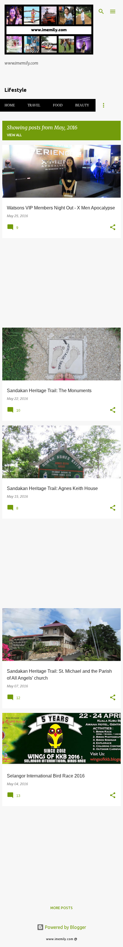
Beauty (82, 105)
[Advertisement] (61, 283)
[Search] (101, 11)
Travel (33, 105)
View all (14, 135)
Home (10, 105)
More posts (61, 908)
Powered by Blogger (65, 927)
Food (58, 105)
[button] (112, 227)
